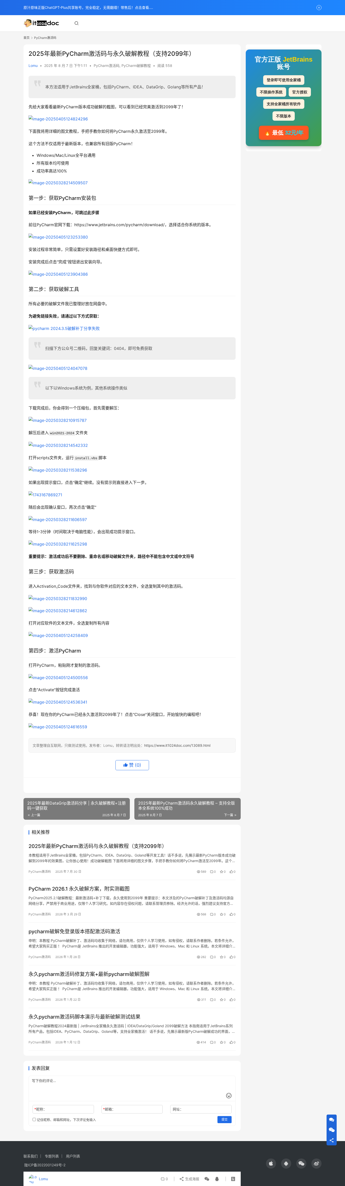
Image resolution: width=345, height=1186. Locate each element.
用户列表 (73, 1156)
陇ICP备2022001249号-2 (44, 1165)
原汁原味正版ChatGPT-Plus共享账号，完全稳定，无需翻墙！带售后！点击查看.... (88, 7)
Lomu (33, 65)
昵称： (40, 1109)
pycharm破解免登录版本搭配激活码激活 (74, 932)
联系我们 (30, 1156)
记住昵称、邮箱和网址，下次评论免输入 (66, 1120)
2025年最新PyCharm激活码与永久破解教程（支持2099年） (98, 846)
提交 (224, 1119)
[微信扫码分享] (206, 1178)
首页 (26, 38)
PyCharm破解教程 (136, 65)
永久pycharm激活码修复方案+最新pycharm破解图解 (89, 974)
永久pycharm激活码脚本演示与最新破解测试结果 (84, 1017)
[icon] (271, 1163)
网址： (178, 1109)
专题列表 (52, 1156)
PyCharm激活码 (106, 65)
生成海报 (191, 1179)
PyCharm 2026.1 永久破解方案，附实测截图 (79, 889)
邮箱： (109, 1109)
